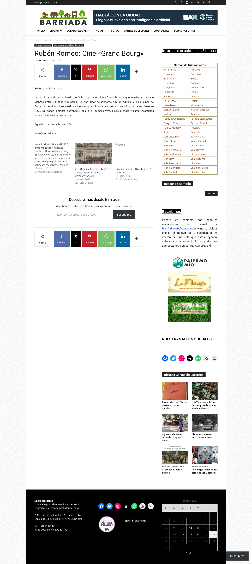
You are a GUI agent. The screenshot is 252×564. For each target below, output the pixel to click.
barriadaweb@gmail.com (179, 228)
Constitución (198, 87)
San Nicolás (197, 136)
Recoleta (196, 127)
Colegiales (169, 87)
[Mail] (192, 2)
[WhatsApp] (215, 2)
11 (174, 528)
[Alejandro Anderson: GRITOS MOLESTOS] (205, 423)
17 (166, 534)
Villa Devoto (197, 150)
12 (183, 528)
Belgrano (169, 78)
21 (198, 534)
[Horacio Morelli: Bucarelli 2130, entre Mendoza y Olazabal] (54, 158)
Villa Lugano (198, 154)
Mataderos (170, 105)
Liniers (195, 100)
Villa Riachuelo (172, 167)
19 (183, 534)
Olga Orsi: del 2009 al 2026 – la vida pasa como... (172, 437)
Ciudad (54, 30)
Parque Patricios (200, 123)
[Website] (209, 2)
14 (198, 528)
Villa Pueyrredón (173, 163)
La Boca (195, 96)
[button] (175, 2)
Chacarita (169, 92)
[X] (203, 2)
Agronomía (170, 69)
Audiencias (161, 30)
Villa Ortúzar (198, 158)
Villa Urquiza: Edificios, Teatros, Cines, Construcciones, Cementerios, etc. (92, 172)
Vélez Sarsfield (199, 141)
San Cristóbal (171, 136)
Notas (99, 30)
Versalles (169, 145)
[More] (136, 72)
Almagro (195, 69)
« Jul (188, 552)
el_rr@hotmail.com (45, 133)
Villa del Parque (173, 150)
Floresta (168, 96)
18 (174, 534)
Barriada (42, 60)
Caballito (169, 83)
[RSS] (198, 2)
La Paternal (170, 100)
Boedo (194, 78)
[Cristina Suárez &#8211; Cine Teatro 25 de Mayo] (134, 153)
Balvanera (169, 74)
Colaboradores (77, 30)
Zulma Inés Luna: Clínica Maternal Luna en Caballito (174, 405)
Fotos (115, 30)
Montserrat (197, 105)
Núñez (167, 114)
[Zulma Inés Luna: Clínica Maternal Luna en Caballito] (175, 391)
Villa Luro (169, 158)
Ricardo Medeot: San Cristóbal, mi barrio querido (173, 469)
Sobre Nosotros (185, 30)
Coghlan (195, 83)
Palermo (195, 114)
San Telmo (170, 141)
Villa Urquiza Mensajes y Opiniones (68, 45)
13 (190, 528)
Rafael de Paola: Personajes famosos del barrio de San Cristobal (204, 469)
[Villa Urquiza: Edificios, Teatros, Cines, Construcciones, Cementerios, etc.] (93, 153)
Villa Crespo (197, 145)
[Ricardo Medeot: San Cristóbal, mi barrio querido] (175, 455)
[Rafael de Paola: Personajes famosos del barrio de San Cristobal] (205, 455)
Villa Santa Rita (199, 167)
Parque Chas (171, 123)
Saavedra (196, 132)
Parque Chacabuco (201, 118)
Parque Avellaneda (174, 118)
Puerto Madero (172, 127)
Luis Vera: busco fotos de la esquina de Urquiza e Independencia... (204, 405)
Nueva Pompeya (200, 109)
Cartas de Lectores (136, 30)
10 (166, 528)
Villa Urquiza (198, 172)
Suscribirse (124, 214)
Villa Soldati (170, 172)
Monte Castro (171, 109)
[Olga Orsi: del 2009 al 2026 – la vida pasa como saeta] (175, 423)
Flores (194, 92)
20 (190, 534)
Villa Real (196, 163)
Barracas (196, 74)
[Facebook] (181, 2)
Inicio (41, 30)
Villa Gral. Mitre (172, 154)
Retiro (167, 132)
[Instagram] (186, 2)
